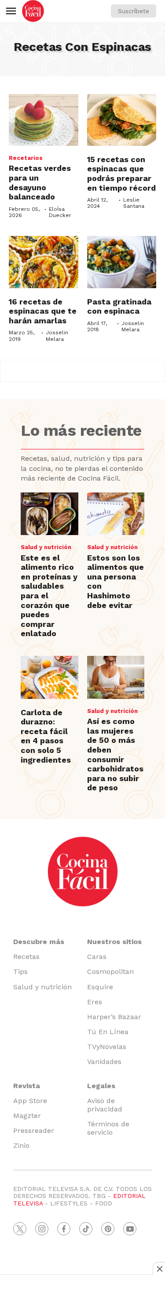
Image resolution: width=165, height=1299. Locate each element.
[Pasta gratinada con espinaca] (122, 262)
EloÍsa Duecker (60, 212)
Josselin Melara (57, 335)
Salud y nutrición (46, 547)
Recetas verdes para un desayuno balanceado (40, 182)
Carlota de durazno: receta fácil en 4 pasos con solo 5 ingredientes (46, 736)
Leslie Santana (133, 203)
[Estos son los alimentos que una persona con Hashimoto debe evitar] (115, 514)
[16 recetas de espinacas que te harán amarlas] (43, 262)
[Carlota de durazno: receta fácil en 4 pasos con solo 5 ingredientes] (49, 677)
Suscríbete (133, 10)
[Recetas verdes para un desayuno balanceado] (43, 120)
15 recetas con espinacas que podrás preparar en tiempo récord (121, 173)
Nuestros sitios (114, 941)
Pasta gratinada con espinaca (119, 306)
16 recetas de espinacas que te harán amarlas (43, 311)
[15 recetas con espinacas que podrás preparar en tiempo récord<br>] (122, 120)
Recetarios (26, 158)
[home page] (33, 11)
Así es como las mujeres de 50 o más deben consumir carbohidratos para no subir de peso (115, 754)
